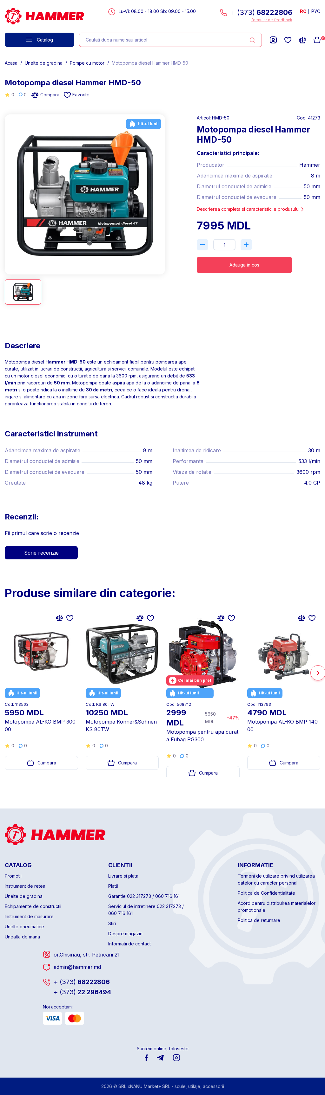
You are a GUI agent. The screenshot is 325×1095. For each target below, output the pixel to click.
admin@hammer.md (77, 967)
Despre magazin (125, 933)
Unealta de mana (22, 936)
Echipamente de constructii (33, 906)
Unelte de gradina (44, 63)
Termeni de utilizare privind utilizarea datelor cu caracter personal (276, 879)
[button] (162, 191)
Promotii (13, 876)
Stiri (112, 923)
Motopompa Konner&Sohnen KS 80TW (121, 725)
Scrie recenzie (41, 553)
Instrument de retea (25, 886)
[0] (317, 40)
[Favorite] (288, 40)
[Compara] (302, 40)
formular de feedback (271, 19)
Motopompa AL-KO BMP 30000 (40, 725)
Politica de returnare (259, 920)
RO (303, 11)
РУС (315, 11)
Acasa (11, 63)
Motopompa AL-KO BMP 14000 (282, 725)
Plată (113, 886)
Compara (49, 94)
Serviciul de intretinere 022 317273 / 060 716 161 (146, 910)
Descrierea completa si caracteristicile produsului (248, 209)
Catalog (45, 39)
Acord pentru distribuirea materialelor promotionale (276, 906)
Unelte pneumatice (24, 926)
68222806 (82, 981)
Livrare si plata (123, 876)
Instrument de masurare (29, 916)
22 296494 (82, 992)
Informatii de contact (129, 943)
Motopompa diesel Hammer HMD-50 (150, 63)
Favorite (81, 94)
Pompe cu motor (87, 63)
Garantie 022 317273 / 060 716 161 (144, 896)
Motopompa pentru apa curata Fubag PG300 (202, 736)
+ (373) (261, 12)
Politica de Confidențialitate (266, 893)
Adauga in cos (244, 264)
